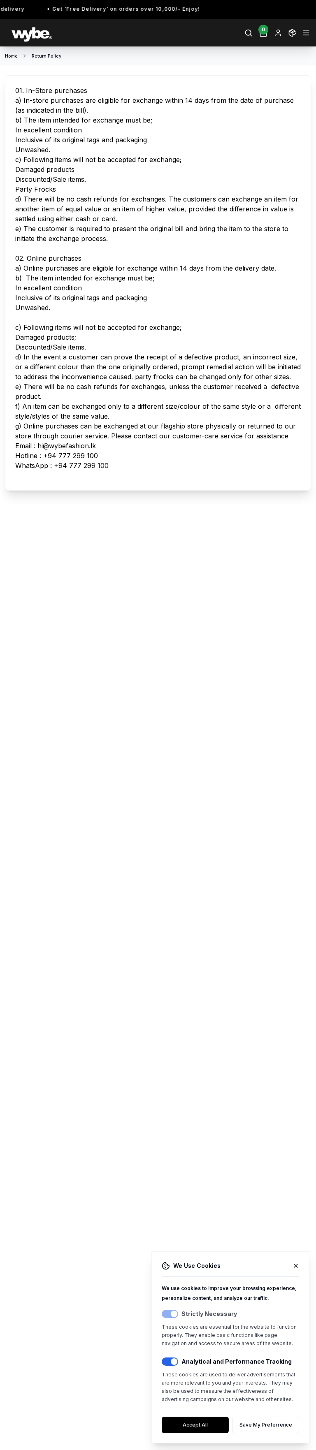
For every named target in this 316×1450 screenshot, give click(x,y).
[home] (80, 33)
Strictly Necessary (209, 1313)
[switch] (170, 1314)
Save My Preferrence (265, 1425)
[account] (278, 33)
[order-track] (292, 33)
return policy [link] (46, 56)
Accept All (195, 1425)
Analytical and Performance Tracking (236, 1361)
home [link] (11, 56)
